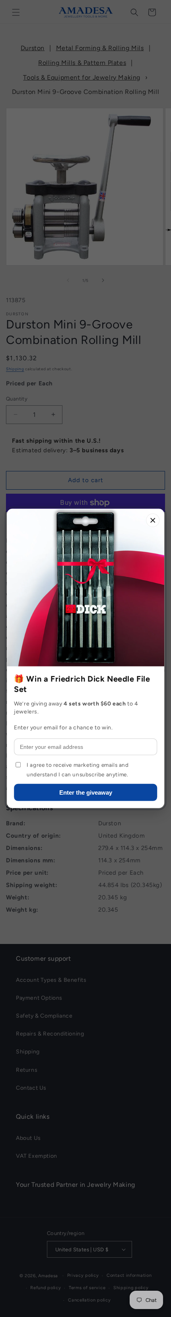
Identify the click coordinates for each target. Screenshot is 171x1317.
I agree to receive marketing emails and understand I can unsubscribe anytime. (77, 770)
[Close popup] (152, 520)
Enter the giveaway (85, 792)
